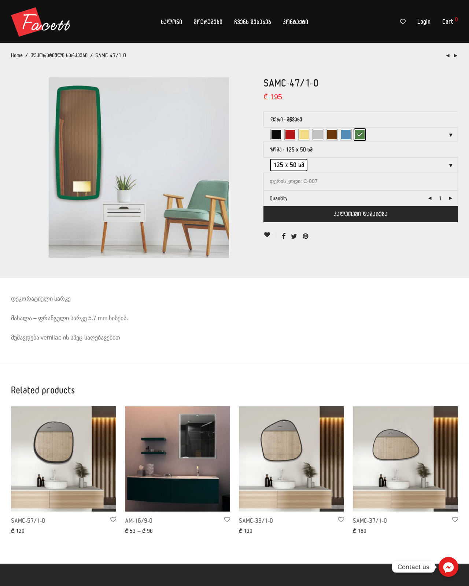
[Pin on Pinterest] (306, 236)
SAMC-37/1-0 (370, 520)
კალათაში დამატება (361, 213)
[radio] (276, 134)
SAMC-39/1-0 (256, 520)
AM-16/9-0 (138, 520)
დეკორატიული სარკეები (59, 55)
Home (17, 55)
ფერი (276, 119)
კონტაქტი (295, 21)
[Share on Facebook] (283, 236)
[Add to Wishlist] (269, 235)
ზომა (276, 149)
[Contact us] (448, 567)
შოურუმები (208, 21)
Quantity (279, 198)
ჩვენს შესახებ (252, 21)
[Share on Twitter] (294, 236)
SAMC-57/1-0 (28, 520)
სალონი (171, 21)
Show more (19, 530)
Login (424, 21)
